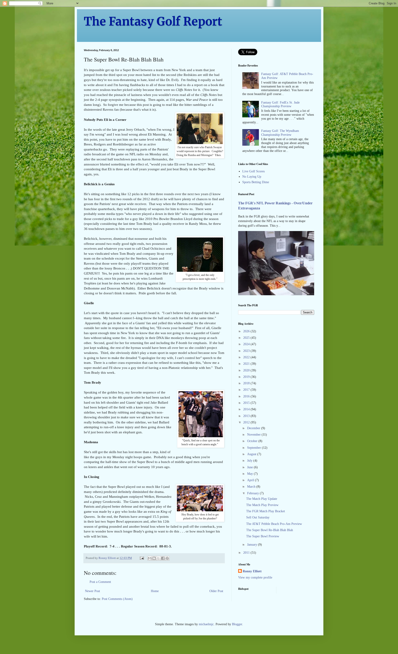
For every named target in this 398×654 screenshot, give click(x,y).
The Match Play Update (261, 499)
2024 (247, 344)
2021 (247, 363)
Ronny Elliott (252, 571)
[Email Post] (141, 558)
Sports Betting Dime (255, 182)
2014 (247, 409)
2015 (247, 403)
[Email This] (149, 558)
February (253, 493)
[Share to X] (158, 558)
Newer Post (92, 591)
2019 (247, 377)
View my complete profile (255, 577)
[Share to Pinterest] (167, 558)
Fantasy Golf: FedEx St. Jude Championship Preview (280, 104)
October (252, 441)
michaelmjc (206, 624)
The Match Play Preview (262, 505)
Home (155, 591)
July (250, 460)
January (252, 544)
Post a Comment (100, 582)
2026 (247, 331)
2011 (247, 552)
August (252, 454)
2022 (247, 357)
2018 (247, 383)
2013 (247, 416)
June (250, 467)
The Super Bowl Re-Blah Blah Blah (269, 530)
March (251, 486)
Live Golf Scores (253, 171)
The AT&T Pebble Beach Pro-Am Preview (274, 524)
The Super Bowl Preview (262, 536)
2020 (247, 370)
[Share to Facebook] (163, 558)
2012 (247, 422)
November (254, 434)
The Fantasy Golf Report (153, 21)
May (250, 473)
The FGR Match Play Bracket (265, 511)
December (254, 428)
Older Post (216, 591)
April (251, 480)
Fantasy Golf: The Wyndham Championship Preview (280, 132)
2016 (247, 396)
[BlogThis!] (154, 558)
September (254, 447)
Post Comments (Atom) (117, 599)
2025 (247, 337)
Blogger (237, 624)
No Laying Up (251, 176)
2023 (247, 351)
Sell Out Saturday (257, 517)
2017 (247, 389)
